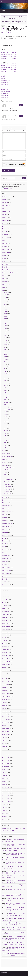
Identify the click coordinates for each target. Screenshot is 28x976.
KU (4, 368)
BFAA (5, 297)
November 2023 (6, 690)
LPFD (5, 376)
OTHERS (9, 32)
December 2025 (6, 617)
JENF (5, 361)
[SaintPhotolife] (6, 535)
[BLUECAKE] (5, 220)
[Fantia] (4, 255)
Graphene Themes (12, 974)
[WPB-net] (5, 561)
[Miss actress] (5, 503)
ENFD (5, 337)
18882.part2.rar (5, 82)
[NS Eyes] (4, 514)
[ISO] (3, 287)
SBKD (5, 411)
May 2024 (4, 673)
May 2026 (4, 602)
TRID (5, 433)
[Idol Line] (4, 278)
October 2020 (5, 798)
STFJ (5, 426)
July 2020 (4, 807)
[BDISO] (4, 208)
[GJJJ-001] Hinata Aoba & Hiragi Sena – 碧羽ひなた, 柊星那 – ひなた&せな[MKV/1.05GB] (13, 949)
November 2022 (6, 725)
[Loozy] (4, 459)
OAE (5, 390)
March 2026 (5, 608)
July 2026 (4, 597)
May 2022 (4, 743)
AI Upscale (6, 292)
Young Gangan (7, 489)
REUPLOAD (7, 409)
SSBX (5, 423)
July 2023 (4, 702)
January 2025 (5, 649)
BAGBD (6, 294)
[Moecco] (4, 508)
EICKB (5, 328)
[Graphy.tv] (5, 270)
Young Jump (7, 491)
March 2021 (5, 784)
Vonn (3, 32)
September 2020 (6, 801)
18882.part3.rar (5, 80)
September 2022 (6, 731)
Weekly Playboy (8, 481)
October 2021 (5, 763)
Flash (5, 474)
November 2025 (6, 620)
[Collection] (5, 229)
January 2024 (5, 684)
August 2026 (5, 594)
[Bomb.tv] (4, 223)
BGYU (5, 299)
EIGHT (5, 333)
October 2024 (5, 658)
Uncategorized (5, 584)
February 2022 (5, 752)
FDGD (5, 345)
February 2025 (5, 646)
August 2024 (5, 664)
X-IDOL (3, 10)
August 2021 (5, 769)
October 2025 (5, 623)
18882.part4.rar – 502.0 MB (8, 56)
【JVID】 (4, 582)
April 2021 (4, 781)
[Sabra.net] (5, 532)
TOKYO (6, 430)
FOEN (5, 349)
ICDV (5, 356)
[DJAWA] (4, 246)
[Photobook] (5, 520)
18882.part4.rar (5, 77)
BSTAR (5, 306)
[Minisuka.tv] (5, 500)
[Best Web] (5, 214)
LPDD (5, 373)
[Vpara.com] (5, 549)
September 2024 (6, 661)
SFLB (5, 419)
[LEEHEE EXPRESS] (7, 456)
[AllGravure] (5, 202)
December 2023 (6, 687)
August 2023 (5, 699)
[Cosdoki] (4, 231)
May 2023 (4, 708)
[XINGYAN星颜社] (6, 570)
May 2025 (4, 638)
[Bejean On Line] (6, 211)
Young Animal (7, 484)
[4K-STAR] (5, 199)
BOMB (5, 304)
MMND (5, 383)
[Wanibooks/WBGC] (7, 555)
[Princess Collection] (7, 523)
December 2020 (6, 793)
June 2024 (4, 670)
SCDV (5, 416)
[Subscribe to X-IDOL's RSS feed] (2, 1)
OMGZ (5, 397)
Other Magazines (8, 479)
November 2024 (6, 655)
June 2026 (4, 599)
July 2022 (4, 737)
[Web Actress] (5, 558)
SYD (5, 428)
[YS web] (4, 579)
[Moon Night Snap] (6, 511)
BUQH (5, 311)
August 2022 (5, 734)
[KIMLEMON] (5, 453)
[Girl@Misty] (5, 261)
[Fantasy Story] (6, 252)
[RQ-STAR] (5, 529)
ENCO (5, 335)
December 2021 (6, 757)
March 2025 (5, 643)
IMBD (5, 359)
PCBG (5, 404)
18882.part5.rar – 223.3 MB (8, 58)
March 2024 (5, 678)
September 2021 (6, 766)
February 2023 (5, 717)
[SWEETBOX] (5, 541)
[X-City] (4, 564)
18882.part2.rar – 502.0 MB (8, 53)
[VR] (3, 552)
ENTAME (6, 469)
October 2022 (5, 728)
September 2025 (6, 626)
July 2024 (4, 667)
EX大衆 (5, 472)
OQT (5, 399)
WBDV (5, 445)
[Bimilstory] (5, 217)
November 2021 (6, 760)
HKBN (5, 354)
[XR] (3, 576)
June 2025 (4, 635)
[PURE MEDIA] (5, 526)
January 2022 (5, 755)
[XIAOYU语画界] (6, 567)
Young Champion (8, 486)
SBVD (5, 414)
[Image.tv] (4, 281)
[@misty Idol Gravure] (7, 196)
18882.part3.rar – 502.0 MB (8, 54)
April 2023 (4, 711)
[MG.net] (4, 497)
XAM (5, 447)
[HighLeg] (4, 275)
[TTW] (4, 546)
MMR (5, 385)
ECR (5, 323)
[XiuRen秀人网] (6, 573)
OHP (5, 392)
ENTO (5, 340)
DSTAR (5, 321)
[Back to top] (24, 972)
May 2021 (4, 778)
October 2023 (5, 693)
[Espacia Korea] (6, 249)
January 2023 (5, 719)
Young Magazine (8, 493)
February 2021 (5, 787)
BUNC (5, 309)
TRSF (5, 435)
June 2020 (4, 810)
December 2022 (6, 722)
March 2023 (5, 714)
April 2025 (4, 640)
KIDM (5, 366)
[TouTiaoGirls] (5, 543)
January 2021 (5, 790)
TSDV (5, 440)
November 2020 (6, 796)
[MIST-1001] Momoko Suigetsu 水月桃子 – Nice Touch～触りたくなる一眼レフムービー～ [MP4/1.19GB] (14, 909)
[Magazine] (5, 465)
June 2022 (4, 740)
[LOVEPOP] (5, 462)
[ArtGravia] (5, 205)
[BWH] (4, 226)
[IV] (6, 32)
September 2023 (6, 696)
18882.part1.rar (5, 84)
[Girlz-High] (5, 264)
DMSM (5, 318)
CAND (5, 313)
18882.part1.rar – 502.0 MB (8, 51)
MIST (5, 378)
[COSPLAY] (5, 234)
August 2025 (5, 629)
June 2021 (4, 775)
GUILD (5, 352)
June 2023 (4, 705)
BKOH (5, 302)
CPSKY (5, 316)
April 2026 (4, 605)
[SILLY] (4, 538)
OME (5, 395)
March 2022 (5, 749)
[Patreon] (4, 517)
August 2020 (5, 804)
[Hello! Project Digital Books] (9, 272)
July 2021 (4, 772)
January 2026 (5, 614)
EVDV (5, 342)
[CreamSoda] (5, 237)
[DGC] (3, 240)
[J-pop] (4, 450)
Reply (21, 105)
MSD (5, 387)
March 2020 (5, 819)
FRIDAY (6, 477)
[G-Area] (4, 258)
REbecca (6, 407)
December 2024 (6, 652)
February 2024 (5, 681)
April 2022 (4, 746)
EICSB (5, 330)
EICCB (5, 325)
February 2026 (5, 611)
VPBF (5, 442)
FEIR (5, 347)
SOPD (5, 421)
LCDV (5, 371)
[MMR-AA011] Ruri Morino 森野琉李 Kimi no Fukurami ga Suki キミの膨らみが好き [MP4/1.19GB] (14, 938)
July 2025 (4, 632)
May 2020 (4, 813)
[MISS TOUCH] (6, 505)
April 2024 (4, 676)
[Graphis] (4, 267)
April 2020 (4, 816)
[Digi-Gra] (4, 243)
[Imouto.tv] (5, 284)
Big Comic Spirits (8, 467)
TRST (5, 438)
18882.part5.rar (5, 78)
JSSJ (5, 364)
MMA (5, 380)
